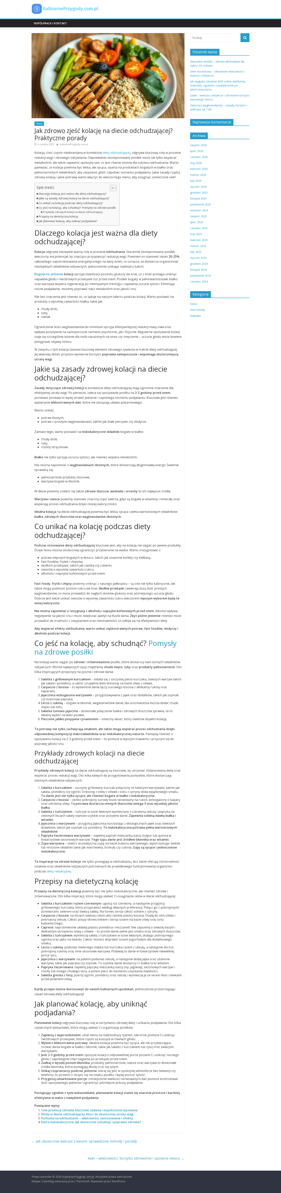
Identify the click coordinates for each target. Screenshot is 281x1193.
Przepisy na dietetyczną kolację (58, 216)
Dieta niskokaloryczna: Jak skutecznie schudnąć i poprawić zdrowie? (91, 1122)
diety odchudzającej (116, 153)
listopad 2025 (198, 198)
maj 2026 (196, 163)
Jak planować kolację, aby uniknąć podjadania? (68, 221)
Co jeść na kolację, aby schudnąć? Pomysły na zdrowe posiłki (77, 207)
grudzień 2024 (199, 263)
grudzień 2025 (199, 192)
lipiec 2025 (196, 222)
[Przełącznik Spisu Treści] (111, 188)
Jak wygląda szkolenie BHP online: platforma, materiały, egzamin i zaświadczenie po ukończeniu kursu (218, 85)
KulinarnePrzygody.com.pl (74, 144)
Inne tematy (197, 310)
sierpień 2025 (198, 216)
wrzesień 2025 (199, 210)
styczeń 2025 (198, 258)
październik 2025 (200, 204)
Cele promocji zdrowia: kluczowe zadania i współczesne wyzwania (89, 1110)
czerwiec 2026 (199, 157)
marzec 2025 (198, 246)
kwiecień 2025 (199, 240)
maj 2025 (196, 234)
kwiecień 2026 (199, 169)
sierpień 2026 (198, 145)
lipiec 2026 (196, 151)
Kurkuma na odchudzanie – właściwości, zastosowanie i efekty (87, 1118)
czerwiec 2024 (199, 281)
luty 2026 (195, 180)
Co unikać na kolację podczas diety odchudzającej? (71, 203)
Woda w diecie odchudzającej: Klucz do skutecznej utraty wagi (87, 1114)
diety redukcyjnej (59, 871)
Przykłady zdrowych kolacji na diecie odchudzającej (72, 212)
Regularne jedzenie (48, 274)
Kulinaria (195, 316)
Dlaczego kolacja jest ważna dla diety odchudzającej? (72, 193)
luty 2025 (195, 252)
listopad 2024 (198, 269)
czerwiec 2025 (199, 228)
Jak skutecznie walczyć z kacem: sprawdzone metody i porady (84, 1141)
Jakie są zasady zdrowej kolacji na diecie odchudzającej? (74, 198)
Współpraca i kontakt (50, 23)
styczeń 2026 (198, 186)
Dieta (39, 123)
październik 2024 (200, 275)
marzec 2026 (198, 175)
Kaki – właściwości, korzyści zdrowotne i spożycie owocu (136, 1158)
